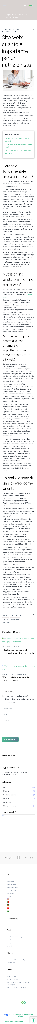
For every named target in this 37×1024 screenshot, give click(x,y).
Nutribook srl (11, 976)
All (27, 15)
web (8, 623)
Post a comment (10, 739)
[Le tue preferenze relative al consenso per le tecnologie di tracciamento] (33, 1020)
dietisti (11, 615)
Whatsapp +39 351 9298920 (16, 988)
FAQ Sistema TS (12, 887)
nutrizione (18, 615)
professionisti (15, 619)
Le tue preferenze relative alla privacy (21, 1015)
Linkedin (9, 946)
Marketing (9, 17)
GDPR (9, 896)
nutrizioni (6, 619)
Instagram (10, 943)
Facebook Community (14, 937)
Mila (22, 15)
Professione (20, 647)
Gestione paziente (9, 795)
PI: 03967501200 (12, 979)
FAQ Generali (11, 884)
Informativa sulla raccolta (13, 1021)
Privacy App (11, 893)
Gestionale (10, 881)
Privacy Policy (13, 918)
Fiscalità (6, 791)
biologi (5, 615)
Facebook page (12, 940)
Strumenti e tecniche (10, 806)
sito (4, 623)
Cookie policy (11, 890)
